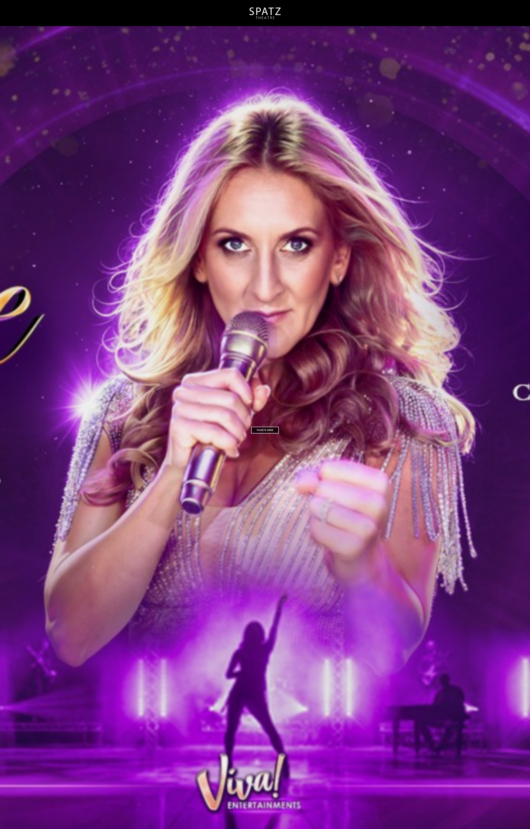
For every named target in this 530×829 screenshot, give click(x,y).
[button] (2, 428)
